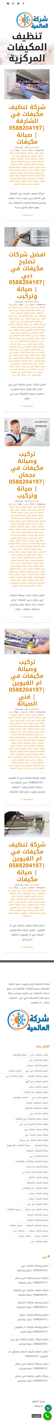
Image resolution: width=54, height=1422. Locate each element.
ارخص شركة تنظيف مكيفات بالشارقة (27, 151)
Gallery (23, 84)
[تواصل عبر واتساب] (48, 1408)
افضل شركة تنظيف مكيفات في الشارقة (26, 154)
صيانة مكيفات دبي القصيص (22, 363)
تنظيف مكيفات (34, 167)
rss (44, 1257)
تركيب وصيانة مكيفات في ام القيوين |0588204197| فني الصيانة (31, 641)
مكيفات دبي (38, 372)
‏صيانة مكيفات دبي (39, 1241)
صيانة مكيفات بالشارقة (37, 1183)
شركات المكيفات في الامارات (33, 333)
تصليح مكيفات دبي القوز (37, 1081)
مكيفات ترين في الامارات (36, 571)
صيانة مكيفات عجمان (38, 1199)
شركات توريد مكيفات (36, 540)
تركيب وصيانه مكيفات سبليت (28, 736)
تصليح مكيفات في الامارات (36, 1092)
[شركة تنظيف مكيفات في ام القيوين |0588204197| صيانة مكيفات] (27, 824)
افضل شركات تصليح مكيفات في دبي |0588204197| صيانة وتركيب (31, 237)
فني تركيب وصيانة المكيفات (21, 768)
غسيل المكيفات (23, 760)
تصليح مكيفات (15, 1071)
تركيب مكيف (36, 720)
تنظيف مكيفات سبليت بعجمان (33, 529)
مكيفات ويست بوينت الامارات (23, 585)
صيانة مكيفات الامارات (38, 1177)
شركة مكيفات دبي (16, 358)
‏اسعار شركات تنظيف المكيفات (27, 889)
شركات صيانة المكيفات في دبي (23, 341)
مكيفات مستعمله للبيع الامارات (27, 581)
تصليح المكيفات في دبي (24, 316)
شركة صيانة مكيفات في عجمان (33, 543)
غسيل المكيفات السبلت (26, 557)
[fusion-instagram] (13, 3)
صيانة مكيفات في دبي (36, 366)
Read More (28, 215)
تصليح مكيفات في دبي (25, 321)
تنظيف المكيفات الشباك (20, 161)
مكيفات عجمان (20, 574)
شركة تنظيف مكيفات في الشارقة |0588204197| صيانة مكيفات (31, 84)
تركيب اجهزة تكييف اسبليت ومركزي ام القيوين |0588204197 (28, 1353)
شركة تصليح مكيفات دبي (30, 349)
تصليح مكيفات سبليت (38, 1087)
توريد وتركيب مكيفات (29, 535)
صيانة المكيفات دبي (39, 1156)
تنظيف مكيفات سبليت (37, 170)
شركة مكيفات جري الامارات (35, 358)
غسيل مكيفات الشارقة (23, 184)
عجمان (26, 504)
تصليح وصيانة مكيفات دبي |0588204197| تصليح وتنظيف (32, 1268)
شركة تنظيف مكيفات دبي (20, 352)
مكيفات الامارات (16, 569)
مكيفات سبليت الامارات (37, 574)
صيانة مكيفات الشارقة (29, 181)
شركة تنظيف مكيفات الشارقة (22, 173)
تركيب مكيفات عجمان (23, 510)
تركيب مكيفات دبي (39, 1055)
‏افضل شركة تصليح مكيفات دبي (27, 310)
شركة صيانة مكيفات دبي (19, 355)
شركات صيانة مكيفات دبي (33, 344)
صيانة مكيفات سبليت (29, 552)
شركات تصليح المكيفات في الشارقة (32, 1119)
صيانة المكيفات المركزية (23, 361)
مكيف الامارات (39, 569)
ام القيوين (25, 712)
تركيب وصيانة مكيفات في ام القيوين (24, 732)
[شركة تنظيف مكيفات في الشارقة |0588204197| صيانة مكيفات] (27, 84)
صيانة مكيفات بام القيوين (24, 757)
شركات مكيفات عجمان (18, 540)
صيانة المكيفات (40, 361)
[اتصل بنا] (47, 1416)
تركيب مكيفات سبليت (18, 723)
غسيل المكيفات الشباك (20, 762)
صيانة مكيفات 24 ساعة (33, 549)
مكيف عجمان (28, 569)
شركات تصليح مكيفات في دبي (33, 338)
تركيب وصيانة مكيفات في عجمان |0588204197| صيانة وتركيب (31, 432)
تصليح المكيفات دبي (38, 1060)
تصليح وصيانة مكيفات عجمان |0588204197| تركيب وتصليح (33, 1317)
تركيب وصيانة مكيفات (36, 729)
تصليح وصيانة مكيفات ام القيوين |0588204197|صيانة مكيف (31, 1329)
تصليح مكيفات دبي (28, 318)
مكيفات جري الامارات (17, 571)
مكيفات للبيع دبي (25, 372)
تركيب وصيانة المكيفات (18, 726)
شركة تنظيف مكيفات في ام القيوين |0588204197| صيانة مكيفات (31, 824)
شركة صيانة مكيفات (38, 355)
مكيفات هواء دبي (20, 375)
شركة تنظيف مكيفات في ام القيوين (29, 910)
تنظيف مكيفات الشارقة (18, 167)
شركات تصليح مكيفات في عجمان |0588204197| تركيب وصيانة (31, 1280)
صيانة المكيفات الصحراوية (18, 1145)
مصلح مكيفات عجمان (18, 566)
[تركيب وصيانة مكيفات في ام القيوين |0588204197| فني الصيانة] (27, 641)
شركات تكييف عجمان (19, 538)
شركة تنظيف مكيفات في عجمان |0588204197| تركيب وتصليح (31, 1378)
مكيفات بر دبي (31, 369)
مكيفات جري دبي (17, 369)
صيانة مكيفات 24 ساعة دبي (35, 1172)
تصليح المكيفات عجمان (30, 521)
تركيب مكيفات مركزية (37, 726)
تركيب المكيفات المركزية (20, 715)
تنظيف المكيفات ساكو (20, 745)
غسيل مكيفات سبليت (23, 563)
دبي (27, 304)
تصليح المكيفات (31, 518)
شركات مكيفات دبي (29, 347)
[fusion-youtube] (8, 3)
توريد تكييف (20, 532)
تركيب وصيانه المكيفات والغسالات (29, 734)
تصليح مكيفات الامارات (38, 1076)
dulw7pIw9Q (33, 147)
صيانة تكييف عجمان (17, 546)
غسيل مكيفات (38, 563)
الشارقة (25, 150)
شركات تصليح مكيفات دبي (20, 335)
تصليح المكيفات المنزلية (26, 313)
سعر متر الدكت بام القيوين (21, 907)
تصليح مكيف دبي (40, 1097)
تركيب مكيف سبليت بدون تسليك (27, 722)
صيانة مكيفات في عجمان (27, 555)
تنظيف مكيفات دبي (17, 330)
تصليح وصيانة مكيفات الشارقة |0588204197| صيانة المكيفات (32, 1304)
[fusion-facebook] (23, 3)
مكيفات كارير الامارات (24, 577)
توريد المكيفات (32, 532)
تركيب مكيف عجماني (29, 507)
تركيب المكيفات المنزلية (37, 717)
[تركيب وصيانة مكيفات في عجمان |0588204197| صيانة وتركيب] (27, 432)
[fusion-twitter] (18, 3)
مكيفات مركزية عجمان (25, 580)
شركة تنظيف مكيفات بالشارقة (33, 175)
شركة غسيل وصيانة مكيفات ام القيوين (28, 911)
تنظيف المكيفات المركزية (34, 164)
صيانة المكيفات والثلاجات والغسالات (30, 754)
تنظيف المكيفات (23, 158)
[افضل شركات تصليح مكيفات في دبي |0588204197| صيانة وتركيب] (27, 237)
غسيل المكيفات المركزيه (20, 560)
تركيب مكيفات (33, 723)
